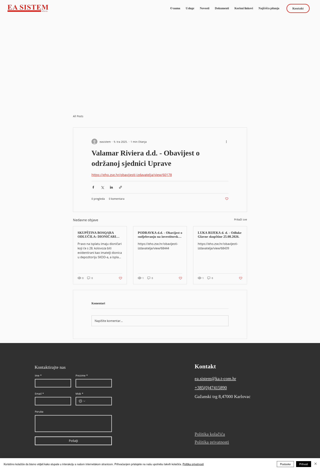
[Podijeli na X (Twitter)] (102, 187)
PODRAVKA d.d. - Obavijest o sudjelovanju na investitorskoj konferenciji (160, 235)
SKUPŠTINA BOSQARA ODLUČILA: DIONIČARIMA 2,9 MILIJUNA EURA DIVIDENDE (99, 235)
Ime (38, 375)
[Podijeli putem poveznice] (120, 187)
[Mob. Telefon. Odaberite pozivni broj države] (82, 401)
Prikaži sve (240, 219)
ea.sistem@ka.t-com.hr (215, 378)
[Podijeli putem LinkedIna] (111, 187)
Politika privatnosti (193, 464)
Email (39, 393)
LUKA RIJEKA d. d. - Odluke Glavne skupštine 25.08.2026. (219, 234)
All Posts (78, 116)
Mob (79, 393)
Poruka (39, 411)
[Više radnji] (226, 141)
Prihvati (303, 464)
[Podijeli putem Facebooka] (93, 187)
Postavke (285, 464)
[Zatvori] (315, 464)
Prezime (82, 375)
